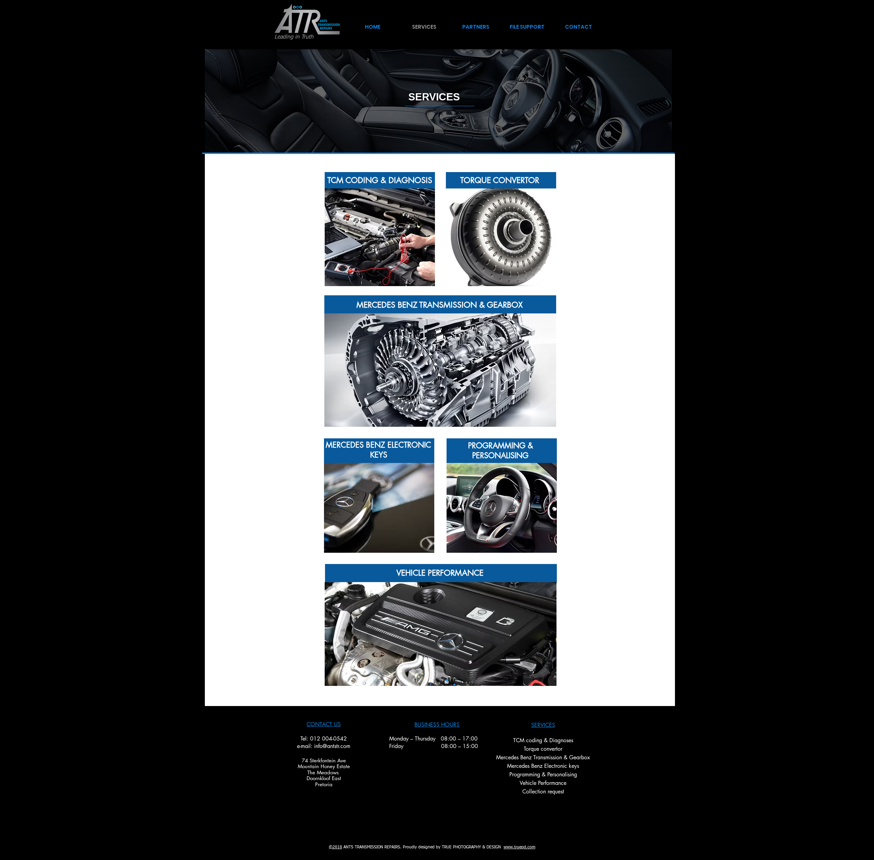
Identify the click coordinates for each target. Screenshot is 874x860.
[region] (380, 237)
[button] (476, 24)
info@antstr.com (332, 746)
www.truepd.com (519, 847)
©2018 (335, 847)
